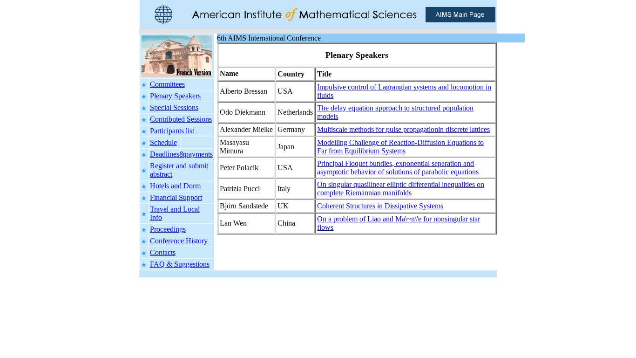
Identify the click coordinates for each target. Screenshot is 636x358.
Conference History (179, 241)
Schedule (163, 142)
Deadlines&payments (181, 154)
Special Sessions (174, 107)
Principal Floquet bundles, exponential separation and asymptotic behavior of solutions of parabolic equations (398, 167)
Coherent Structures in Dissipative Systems (380, 206)
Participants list (172, 131)
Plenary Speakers (175, 96)
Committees (167, 84)
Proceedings (168, 229)
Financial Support (176, 197)
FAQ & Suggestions (180, 264)
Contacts (163, 252)
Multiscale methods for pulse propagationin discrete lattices (403, 129)
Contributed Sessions (181, 119)
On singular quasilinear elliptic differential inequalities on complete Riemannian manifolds (400, 188)
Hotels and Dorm (175, 186)
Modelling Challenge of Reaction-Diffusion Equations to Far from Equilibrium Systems (400, 146)
